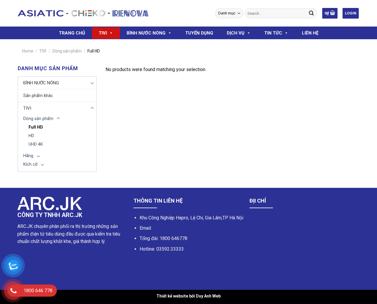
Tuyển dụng (199, 33)
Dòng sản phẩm (67, 51)
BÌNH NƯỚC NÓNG (146, 33)
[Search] (311, 13)
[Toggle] (92, 82)
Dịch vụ (235, 33)
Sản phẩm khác (38, 95)
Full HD (36, 127)
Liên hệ (310, 33)
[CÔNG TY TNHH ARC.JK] (83, 13)
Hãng (28, 155)
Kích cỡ (30, 164)
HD (31, 135)
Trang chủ (72, 33)
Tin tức (273, 33)
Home (27, 51)
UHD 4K (36, 144)
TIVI (103, 33)
